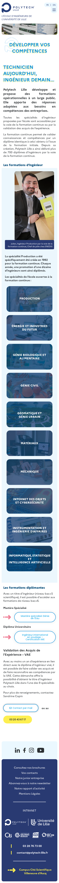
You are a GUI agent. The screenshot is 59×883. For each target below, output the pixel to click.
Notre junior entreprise (29, 778)
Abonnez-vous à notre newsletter (29, 783)
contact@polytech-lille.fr (32, 852)
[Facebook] (24, 750)
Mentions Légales (29, 793)
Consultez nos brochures (29, 767)
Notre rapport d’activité (29, 788)
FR (47, 4)
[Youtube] (40, 750)
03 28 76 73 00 (32, 846)
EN (54, 4)
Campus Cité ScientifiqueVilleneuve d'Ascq (35, 871)
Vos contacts (29, 772)
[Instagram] (31, 750)
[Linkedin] (17, 750)
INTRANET (29, 810)
